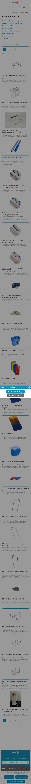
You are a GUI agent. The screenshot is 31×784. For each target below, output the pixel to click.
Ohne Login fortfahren (15, 396)
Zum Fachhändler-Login (15, 392)
